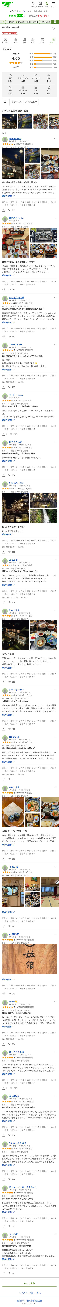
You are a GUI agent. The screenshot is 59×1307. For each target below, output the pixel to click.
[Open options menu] (55, 138)
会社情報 (21, 1301)
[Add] (53, 28)
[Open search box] (5, 102)
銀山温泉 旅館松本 (10, 27)
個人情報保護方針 (34, 1301)
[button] (9, 121)
